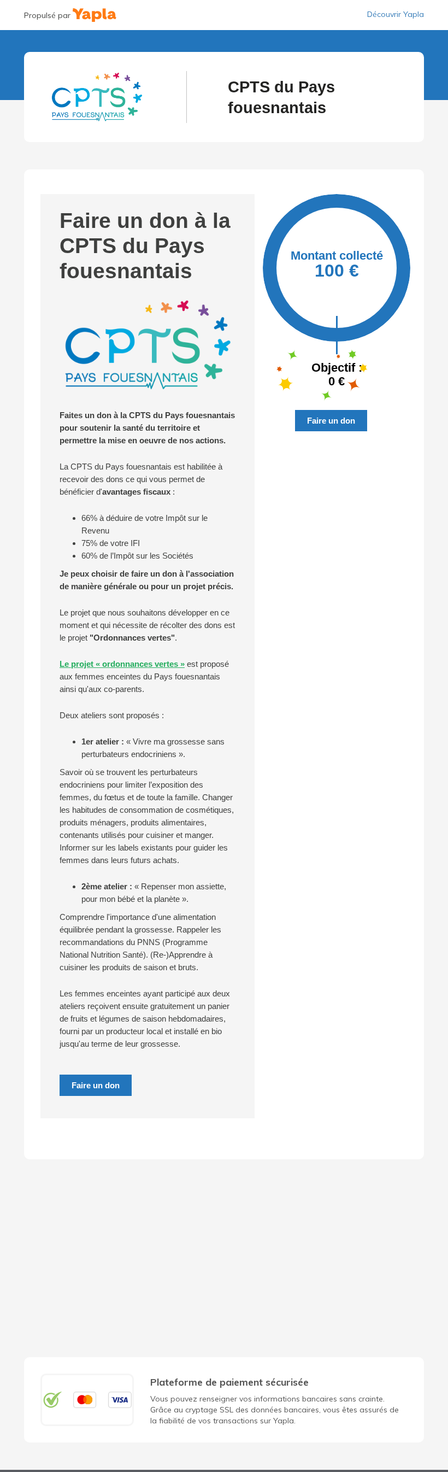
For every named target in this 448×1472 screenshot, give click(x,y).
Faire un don (96, 1085)
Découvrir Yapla (395, 14)
